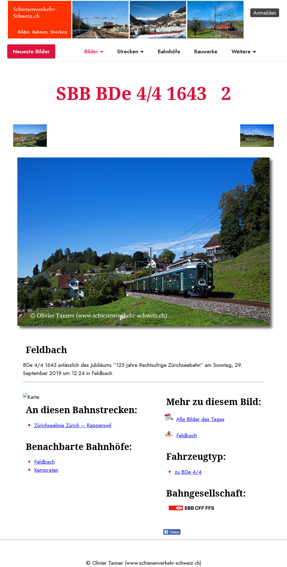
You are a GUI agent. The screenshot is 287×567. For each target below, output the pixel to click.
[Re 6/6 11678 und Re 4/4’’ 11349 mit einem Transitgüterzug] (215, 36)
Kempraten (46, 470)
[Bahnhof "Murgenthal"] (100, 36)
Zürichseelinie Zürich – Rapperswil (72, 425)
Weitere (241, 51)
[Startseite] (39, 36)
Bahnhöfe (169, 51)
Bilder (91, 51)
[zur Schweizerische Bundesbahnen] (191, 508)
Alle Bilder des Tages (200, 419)
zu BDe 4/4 (188, 472)
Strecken (127, 51)
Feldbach (44, 462)
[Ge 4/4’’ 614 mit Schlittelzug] (158, 36)
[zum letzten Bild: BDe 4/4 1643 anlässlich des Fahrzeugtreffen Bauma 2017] (30, 136)
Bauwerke (205, 51)
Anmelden (264, 13)
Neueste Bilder (31, 51)
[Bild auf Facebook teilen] (171, 533)
